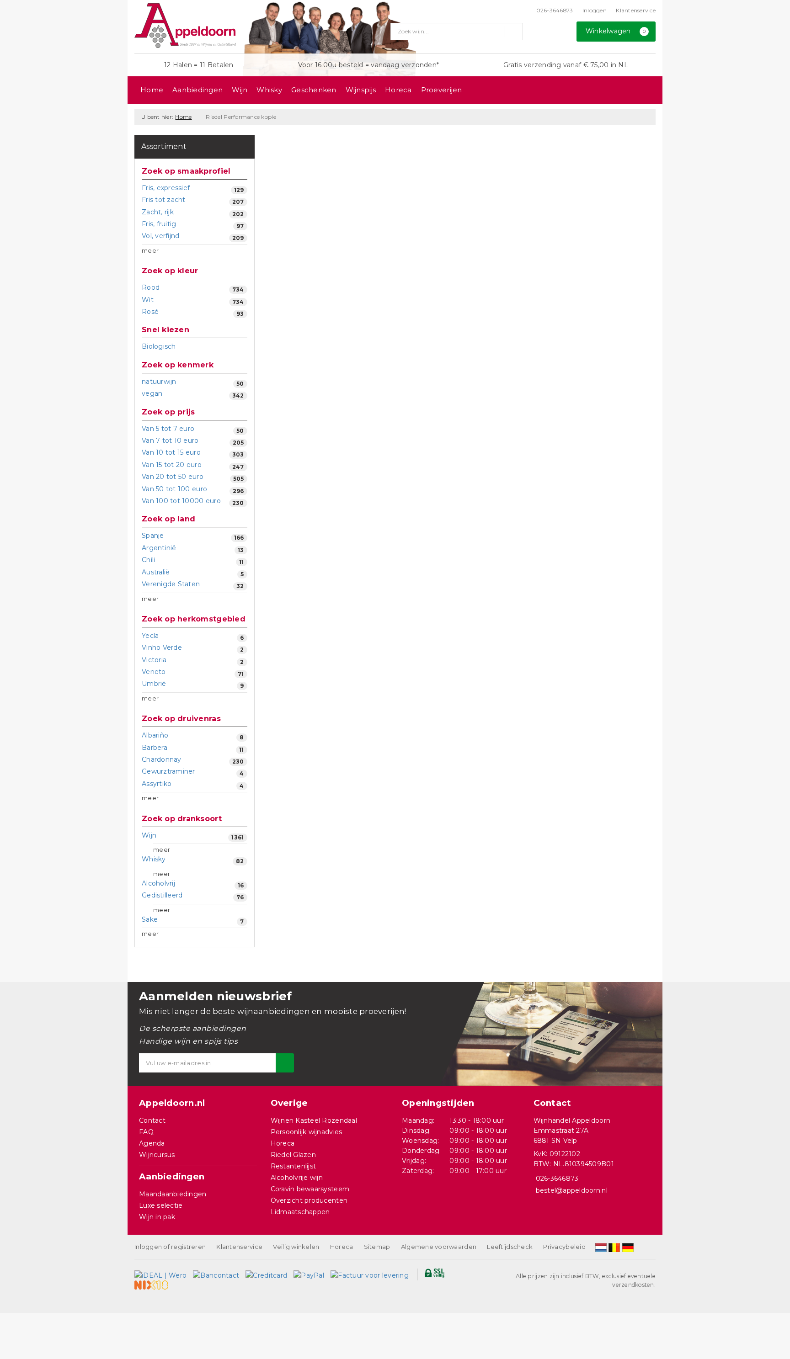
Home (151, 89)
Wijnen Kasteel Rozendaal (314, 1120)
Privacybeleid (564, 1246)
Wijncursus (157, 1155)
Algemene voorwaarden (438, 1246)
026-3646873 (554, 10)
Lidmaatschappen (300, 1212)
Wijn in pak (157, 1217)
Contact (152, 1120)
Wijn (239, 89)
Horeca (398, 89)
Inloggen (594, 10)
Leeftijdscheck (510, 1246)
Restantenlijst (293, 1166)
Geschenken (313, 89)
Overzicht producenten (309, 1200)
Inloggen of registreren (170, 1246)
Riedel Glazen (293, 1155)
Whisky (269, 89)
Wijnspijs (361, 89)
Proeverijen (441, 89)
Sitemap (377, 1246)
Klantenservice (636, 10)
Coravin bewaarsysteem (310, 1189)
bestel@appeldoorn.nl (572, 1190)
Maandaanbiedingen (173, 1194)
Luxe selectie (160, 1205)
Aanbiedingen (197, 89)
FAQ (146, 1132)
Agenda (152, 1143)
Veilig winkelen (296, 1246)
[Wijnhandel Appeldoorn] (185, 25)
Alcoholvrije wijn (297, 1177)
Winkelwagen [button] (616, 31)
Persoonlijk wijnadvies (306, 1132)
